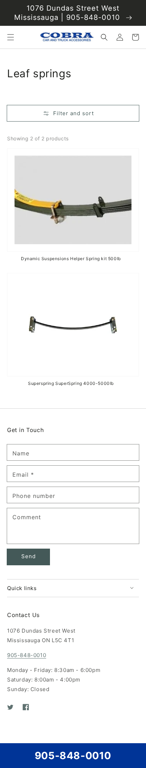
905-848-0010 (26, 655)
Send (28, 556)
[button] (10, 37)
